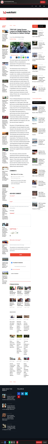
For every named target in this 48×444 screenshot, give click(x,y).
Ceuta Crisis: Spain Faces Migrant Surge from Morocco (5, 265)
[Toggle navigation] (18, 10)
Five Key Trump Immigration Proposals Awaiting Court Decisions (38, 143)
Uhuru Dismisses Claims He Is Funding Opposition (12, 344)
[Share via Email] (12, 442)
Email (11, 201)
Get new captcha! (10, 236)
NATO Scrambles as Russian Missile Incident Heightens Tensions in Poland (39, 206)
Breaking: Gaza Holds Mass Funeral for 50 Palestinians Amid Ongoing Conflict (38, 162)
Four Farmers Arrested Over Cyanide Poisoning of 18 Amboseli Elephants (26, 326)
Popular (41, 26)
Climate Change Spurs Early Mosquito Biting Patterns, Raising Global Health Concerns (4, 194)
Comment (12, 213)
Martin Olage (13, 39)
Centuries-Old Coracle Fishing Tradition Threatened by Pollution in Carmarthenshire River (38, 45)
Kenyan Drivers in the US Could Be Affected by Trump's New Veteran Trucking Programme (5, 157)
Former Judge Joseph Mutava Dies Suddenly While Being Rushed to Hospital (19, 368)
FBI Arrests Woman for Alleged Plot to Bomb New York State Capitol (5, 124)
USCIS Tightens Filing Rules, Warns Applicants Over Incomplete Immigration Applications (5, 213)
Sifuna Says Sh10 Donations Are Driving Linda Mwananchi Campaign (39, 184)
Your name (12, 195)
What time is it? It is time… (17, 174)
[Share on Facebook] (5, 442)
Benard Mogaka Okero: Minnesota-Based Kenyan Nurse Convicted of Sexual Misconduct (8, 418)
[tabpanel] (39, 60)
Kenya (14, 25)
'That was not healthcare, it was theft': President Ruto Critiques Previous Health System (26, 348)
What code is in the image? (15, 240)
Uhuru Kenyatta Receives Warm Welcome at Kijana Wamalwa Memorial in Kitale (19, 347)
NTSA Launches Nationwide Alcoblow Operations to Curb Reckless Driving (5, 232)
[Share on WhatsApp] (9, 442)
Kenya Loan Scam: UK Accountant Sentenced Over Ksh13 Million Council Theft (5, 54)
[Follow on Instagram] (17, 442)
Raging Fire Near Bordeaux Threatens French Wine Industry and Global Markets (5, 249)
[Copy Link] (14, 442)
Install (43, 2)
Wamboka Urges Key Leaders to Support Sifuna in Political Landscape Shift (19, 326)
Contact (44, 442)
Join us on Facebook (16, 269)
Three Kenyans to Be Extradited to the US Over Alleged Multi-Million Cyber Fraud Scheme (38, 173)
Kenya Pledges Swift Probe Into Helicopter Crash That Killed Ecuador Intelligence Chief (21, 18)
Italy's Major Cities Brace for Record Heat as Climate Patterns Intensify (39, 195)
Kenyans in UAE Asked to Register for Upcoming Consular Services (4, 279)
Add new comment (14, 55)
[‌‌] (32, 6)
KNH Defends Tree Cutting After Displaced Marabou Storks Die (5, 88)
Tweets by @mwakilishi (37, 98)
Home (11, 25)
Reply (13, 187)
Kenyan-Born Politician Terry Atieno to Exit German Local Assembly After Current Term (5, 106)
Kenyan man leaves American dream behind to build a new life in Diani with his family (8, 398)
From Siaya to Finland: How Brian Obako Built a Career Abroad (5, 37)
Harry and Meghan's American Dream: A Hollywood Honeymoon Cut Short (5, 140)
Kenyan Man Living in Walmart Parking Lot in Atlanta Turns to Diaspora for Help (8, 428)
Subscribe (39, 442)
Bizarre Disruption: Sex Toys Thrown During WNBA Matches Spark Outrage (38, 57)
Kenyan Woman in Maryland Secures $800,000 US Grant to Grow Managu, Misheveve (8, 407)
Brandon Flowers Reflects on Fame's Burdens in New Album (39, 69)
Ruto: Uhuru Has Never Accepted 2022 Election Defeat (12, 325)
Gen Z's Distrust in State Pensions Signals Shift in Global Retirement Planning (5, 71)
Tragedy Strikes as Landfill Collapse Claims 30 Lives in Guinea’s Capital (38, 79)
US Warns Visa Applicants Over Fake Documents (42, 152)
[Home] (9, 13)
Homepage (12, 210)
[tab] (35, 26)
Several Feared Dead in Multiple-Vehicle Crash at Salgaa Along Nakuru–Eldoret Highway (12, 369)
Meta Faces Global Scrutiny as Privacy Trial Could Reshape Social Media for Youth (5, 176)
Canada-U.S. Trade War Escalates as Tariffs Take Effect (38, 34)
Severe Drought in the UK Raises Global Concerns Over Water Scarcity (38, 131)
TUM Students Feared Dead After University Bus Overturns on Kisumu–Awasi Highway (39, 109)
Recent (35, 26)
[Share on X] (7, 442)
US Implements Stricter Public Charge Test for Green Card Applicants (38, 121)
